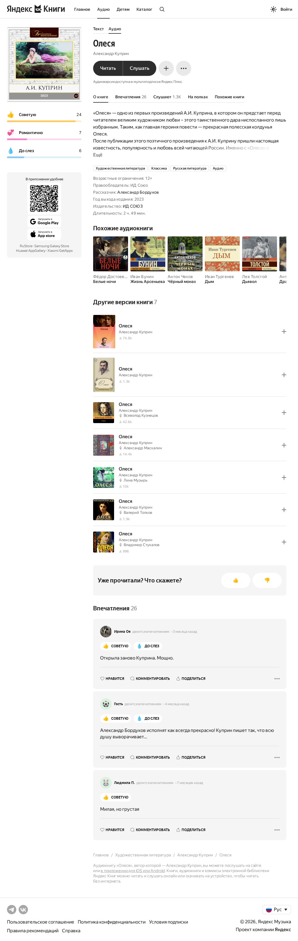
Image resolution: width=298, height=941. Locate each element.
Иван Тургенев (219, 276)
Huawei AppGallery (30, 251)
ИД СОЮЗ (133, 206)
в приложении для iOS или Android (133, 870)
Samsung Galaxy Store (51, 246)
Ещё (97, 155)
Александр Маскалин (143, 448)
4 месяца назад (177, 704)
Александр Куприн (111, 53)
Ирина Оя (122, 632)
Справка (71, 930)
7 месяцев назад (190, 783)
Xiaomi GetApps (60, 251)
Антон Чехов (180, 276)
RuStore (26, 246)
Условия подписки (168, 922)
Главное (82, 9)
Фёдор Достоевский (113, 276)
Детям (123, 9)
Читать (108, 68)
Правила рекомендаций (32, 930)
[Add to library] (284, 331)
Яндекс (283, 929)
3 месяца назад (185, 632)
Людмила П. (124, 783)
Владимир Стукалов (141, 545)
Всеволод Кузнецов (141, 415)
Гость (118, 704)
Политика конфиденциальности (112, 922)
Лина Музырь (136, 480)
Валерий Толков (138, 512)
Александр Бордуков (138, 192)
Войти (286, 9)
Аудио (103, 9)
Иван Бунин (142, 276)
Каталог (144, 9)
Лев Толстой (254, 276)
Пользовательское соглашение (40, 922)
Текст (98, 28)
